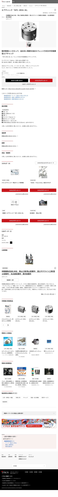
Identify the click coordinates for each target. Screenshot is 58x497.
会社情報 (31, 472)
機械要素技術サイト (9, 441)
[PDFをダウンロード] (11, 242)
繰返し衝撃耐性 (9, 445)
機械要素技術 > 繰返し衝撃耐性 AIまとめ (14, 97)
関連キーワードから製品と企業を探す (13, 413)
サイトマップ (31, 456)
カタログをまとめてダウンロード (44, 163)
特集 (15, 456)
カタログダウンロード (15, 190)
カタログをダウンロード (41, 80)
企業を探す (10, 456)
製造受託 (5, 402)
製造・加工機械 (35, 397)
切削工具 (18, 397)
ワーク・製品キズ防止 (11, 443)
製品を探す (4, 456)
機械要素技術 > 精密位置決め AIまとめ (13, 99)
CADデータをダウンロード (29, 84)
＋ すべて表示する (20, 73)
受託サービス (45, 397)
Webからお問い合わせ (17, 80)
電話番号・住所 (10, 280)
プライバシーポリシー (14, 472)
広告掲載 (40, 472)
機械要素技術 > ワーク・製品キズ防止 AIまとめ (16, 95)
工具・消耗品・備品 (8, 397)
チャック (25, 397)
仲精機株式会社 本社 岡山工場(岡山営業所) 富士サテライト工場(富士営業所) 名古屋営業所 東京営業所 (30, 16)
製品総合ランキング (22, 456)
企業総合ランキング (22, 459)
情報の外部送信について (14, 473)
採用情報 (35, 472)
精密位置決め (8, 446)
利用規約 (26, 472)
